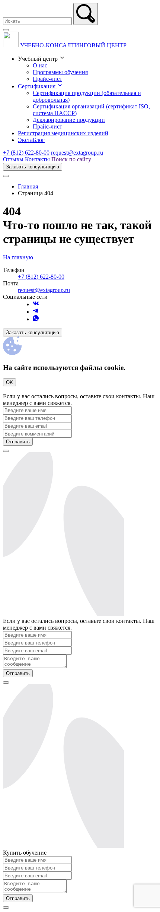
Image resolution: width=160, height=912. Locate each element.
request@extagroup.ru (77, 152)
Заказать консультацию (32, 167)
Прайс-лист (47, 79)
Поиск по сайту (71, 159)
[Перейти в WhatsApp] (36, 319)
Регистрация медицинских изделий (63, 133)
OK (9, 382)
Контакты (37, 159)
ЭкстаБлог (31, 140)
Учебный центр (38, 59)
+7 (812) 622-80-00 (26, 152)
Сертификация (37, 86)
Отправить (18, 441)
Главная (28, 186)
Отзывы (13, 159)
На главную (18, 257)
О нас (40, 65)
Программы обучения (60, 72)
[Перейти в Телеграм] (36, 311)
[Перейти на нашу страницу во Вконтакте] (36, 304)
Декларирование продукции (69, 120)
